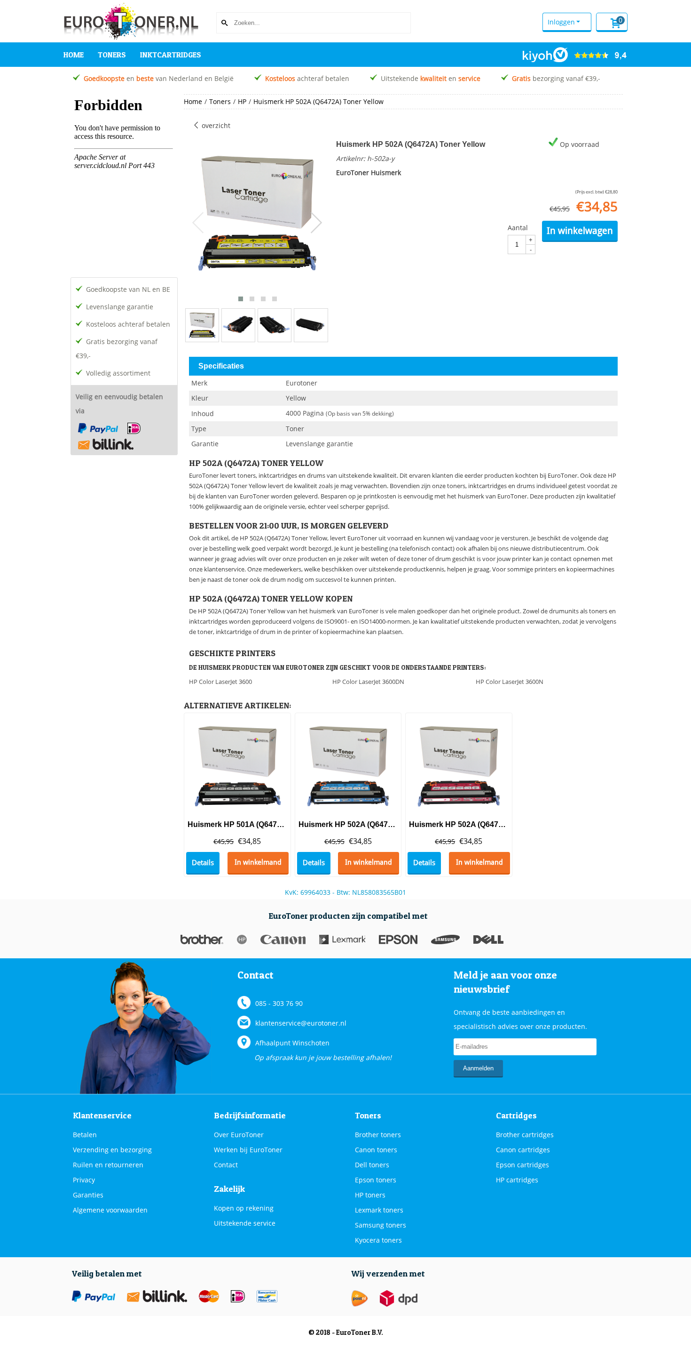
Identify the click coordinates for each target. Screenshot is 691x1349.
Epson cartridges (522, 1164)
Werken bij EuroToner (248, 1149)
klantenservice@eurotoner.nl (300, 1023)
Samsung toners (380, 1225)
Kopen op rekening (244, 1208)
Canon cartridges (523, 1149)
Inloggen (561, 21)
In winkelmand (258, 862)
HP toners (370, 1194)
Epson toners (375, 1179)
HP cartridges (517, 1179)
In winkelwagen (580, 230)
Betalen (85, 1134)
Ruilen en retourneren (108, 1164)
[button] (240, 299)
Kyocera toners (378, 1240)
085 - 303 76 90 (279, 1003)
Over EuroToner (239, 1134)
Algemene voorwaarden (110, 1209)
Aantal (518, 227)
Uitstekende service (244, 1223)
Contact (226, 1164)
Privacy (84, 1179)
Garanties (88, 1194)
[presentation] (198, 223)
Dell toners (372, 1164)
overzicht (215, 125)
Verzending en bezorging (112, 1149)
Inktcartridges (170, 54)
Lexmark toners (379, 1209)
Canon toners (376, 1149)
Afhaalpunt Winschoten (292, 1042)
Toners (112, 54)
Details (203, 862)
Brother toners (378, 1134)
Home (73, 54)
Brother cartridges (525, 1134)
